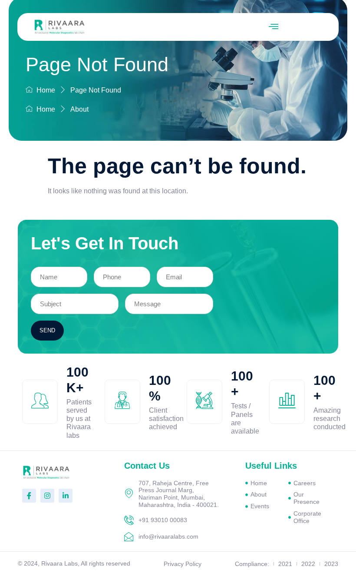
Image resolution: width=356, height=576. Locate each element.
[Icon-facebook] (29, 496)
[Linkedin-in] (66, 496)
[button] (273, 26)
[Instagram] (47, 496)
